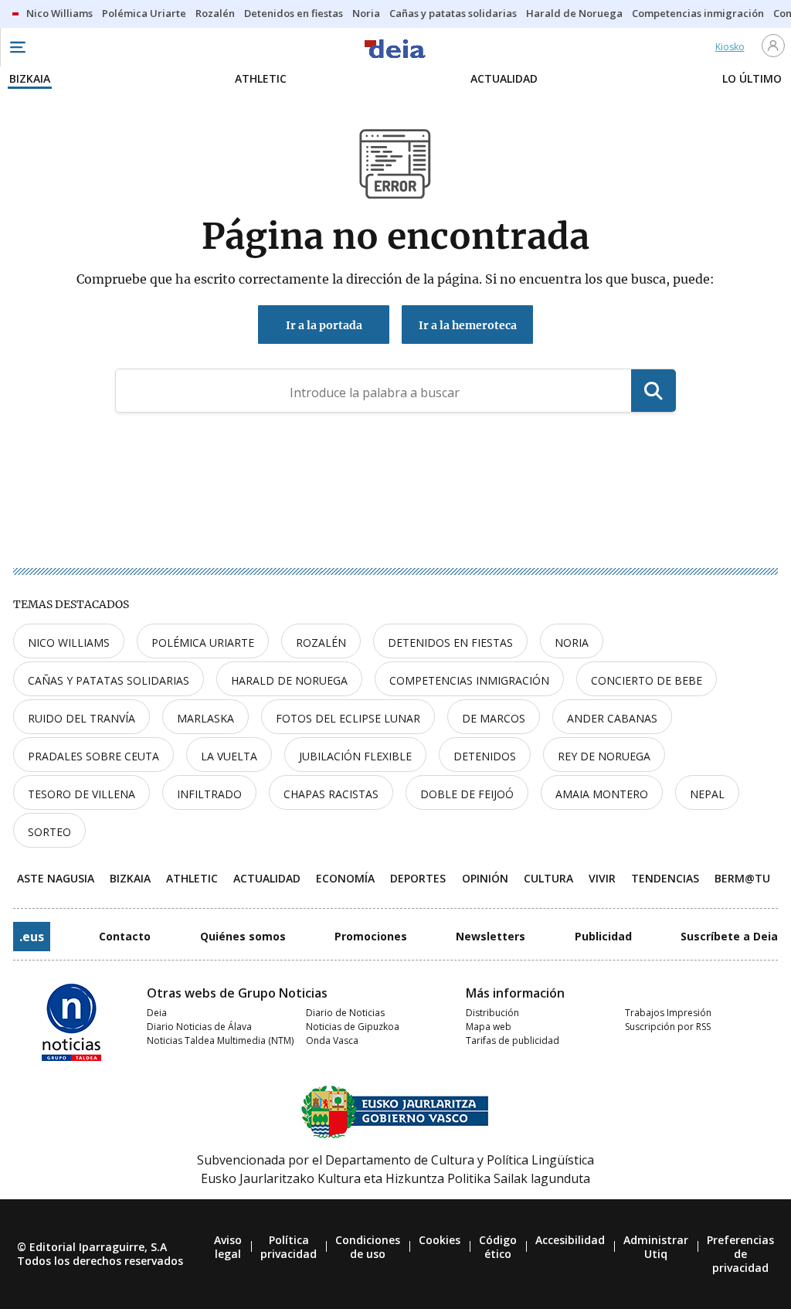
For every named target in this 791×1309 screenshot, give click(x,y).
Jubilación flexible (355, 756)
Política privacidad (288, 1246)
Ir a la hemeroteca (468, 325)
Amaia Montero (601, 794)
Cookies (439, 1239)
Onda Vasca (332, 1040)
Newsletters (490, 936)
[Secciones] (17, 47)
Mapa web (488, 1026)
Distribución (492, 1012)
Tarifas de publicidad (512, 1040)
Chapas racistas (331, 794)
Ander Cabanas (612, 718)
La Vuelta (229, 756)
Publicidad (603, 936)
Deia (157, 1012)
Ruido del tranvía (81, 718)
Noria (572, 642)
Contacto (125, 936)
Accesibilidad (570, 1239)
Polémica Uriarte (202, 642)
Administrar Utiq (655, 1246)
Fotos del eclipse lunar (348, 718)
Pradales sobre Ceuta (93, 756)
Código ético (498, 1246)
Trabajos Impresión (668, 1012)
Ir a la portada (324, 325)
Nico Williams (69, 642)
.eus (31, 936)
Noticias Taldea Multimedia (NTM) (220, 1040)
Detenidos (484, 756)
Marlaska (205, 718)
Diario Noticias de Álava (199, 1026)
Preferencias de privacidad (740, 1253)
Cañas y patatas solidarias (108, 680)
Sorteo (49, 831)
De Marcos (493, 718)
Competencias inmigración (469, 680)
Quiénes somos (243, 936)
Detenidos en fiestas (450, 642)
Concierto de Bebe (646, 680)
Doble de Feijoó (467, 794)
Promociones (370, 936)
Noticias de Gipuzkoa (352, 1026)
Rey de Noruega (604, 756)
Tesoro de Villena (81, 794)
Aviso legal (228, 1246)
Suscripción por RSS (668, 1026)
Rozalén (321, 642)
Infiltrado (209, 794)
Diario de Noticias (345, 1012)
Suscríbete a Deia (729, 936)
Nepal (707, 794)
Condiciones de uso (367, 1246)
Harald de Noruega (289, 680)
